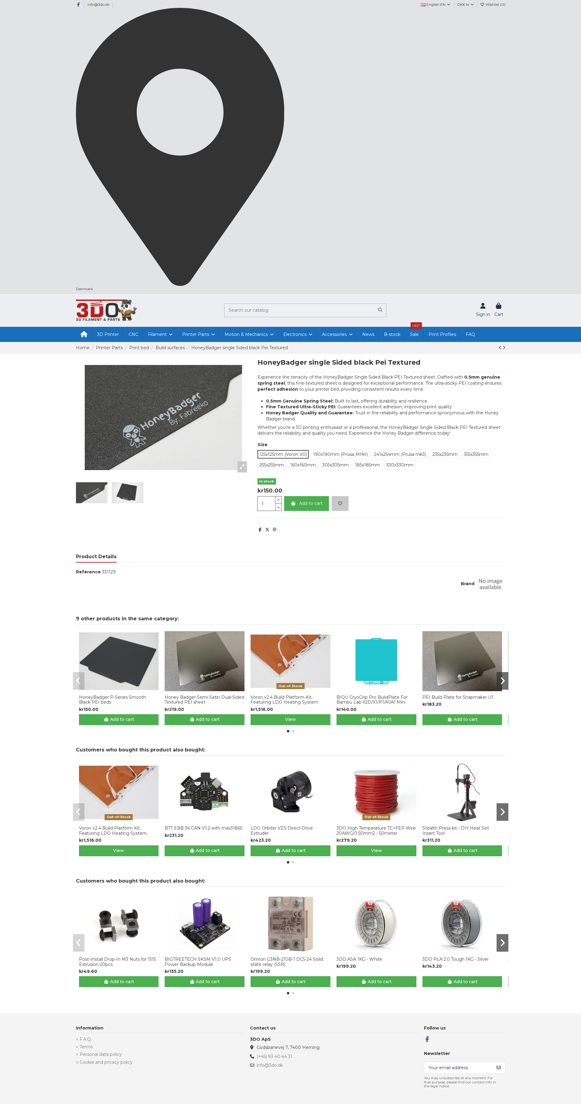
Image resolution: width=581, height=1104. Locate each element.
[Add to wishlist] (340, 503)
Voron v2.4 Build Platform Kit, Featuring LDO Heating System (284, 700)
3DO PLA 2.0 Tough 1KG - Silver (455, 959)
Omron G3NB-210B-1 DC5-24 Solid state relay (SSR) (287, 962)
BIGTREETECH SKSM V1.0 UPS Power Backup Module (198, 962)
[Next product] (504, 347)
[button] (288, 731)
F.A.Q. (86, 1039)
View (290, 719)
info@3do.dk (98, 4)
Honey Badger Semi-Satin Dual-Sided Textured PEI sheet (204, 700)
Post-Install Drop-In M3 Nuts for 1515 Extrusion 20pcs (117, 962)
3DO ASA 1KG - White (359, 959)
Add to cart (311, 503)
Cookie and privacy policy (106, 1062)
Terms (86, 1046)
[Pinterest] (274, 529)
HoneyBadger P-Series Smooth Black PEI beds (112, 700)
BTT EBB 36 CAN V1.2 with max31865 (203, 828)
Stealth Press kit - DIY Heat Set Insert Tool (455, 831)
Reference (88, 572)
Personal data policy (101, 1054)
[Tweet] (267, 529)
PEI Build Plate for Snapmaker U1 (457, 697)
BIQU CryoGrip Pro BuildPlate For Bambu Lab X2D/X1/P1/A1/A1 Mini (372, 700)
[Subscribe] (498, 1068)
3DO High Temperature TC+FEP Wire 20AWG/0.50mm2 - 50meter (376, 831)
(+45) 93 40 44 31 (274, 1056)
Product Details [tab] (96, 556)
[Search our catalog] (380, 310)
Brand (467, 583)
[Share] (260, 529)
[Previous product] (501, 347)
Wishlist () (495, 4)
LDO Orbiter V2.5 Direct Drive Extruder (282, 831)
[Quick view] (122, 689)
